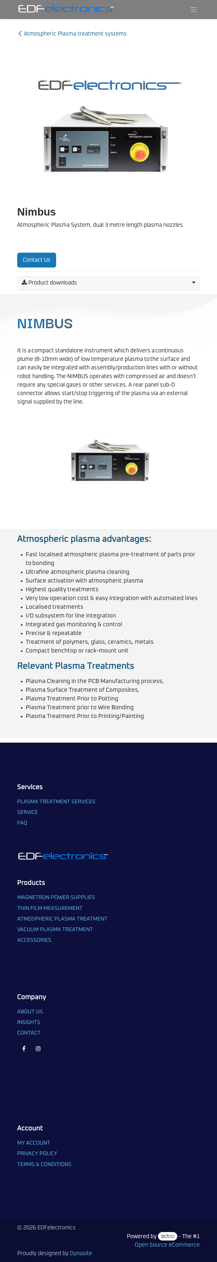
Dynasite (81, 1253)
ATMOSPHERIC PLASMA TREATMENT (62, 919)
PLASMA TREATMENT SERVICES (56, 801)
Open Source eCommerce (167, 1245)
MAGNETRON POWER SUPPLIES (56, 897)
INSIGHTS (28, 1022)
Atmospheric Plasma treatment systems (75, 34)
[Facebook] (23, 1049)
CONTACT (28, 1033)
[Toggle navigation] (194, 9)
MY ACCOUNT (33, 1143)
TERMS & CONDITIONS (44, 1164)
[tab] (108, 283)
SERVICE (27, 812)
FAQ (23, 823)
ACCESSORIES (34, 940)
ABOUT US (30, 1011)
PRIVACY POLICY (37, 1153)
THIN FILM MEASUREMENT (50, 908)
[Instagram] (38, 1049)
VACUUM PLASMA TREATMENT (55, 929)
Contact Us (37, 260)
